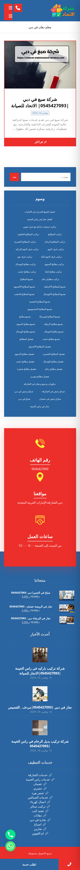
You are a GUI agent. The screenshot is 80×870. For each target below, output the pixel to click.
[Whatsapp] (10, 846)
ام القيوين (38, 833)
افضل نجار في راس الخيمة (39, 219)
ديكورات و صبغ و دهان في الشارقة (40, 384)
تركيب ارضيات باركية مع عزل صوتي (39, 226)
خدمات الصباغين (38, 797)
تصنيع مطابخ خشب (51, 339)
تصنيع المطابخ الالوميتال (54, 294)
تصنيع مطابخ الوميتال (25, 331)
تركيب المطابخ (55, 234)
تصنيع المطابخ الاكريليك (54, 286)
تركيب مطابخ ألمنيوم (54, 264)
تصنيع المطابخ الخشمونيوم (40, 309)
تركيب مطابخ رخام (50, 279)
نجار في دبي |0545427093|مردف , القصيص (40, 707)
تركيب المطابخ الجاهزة (28, 234)
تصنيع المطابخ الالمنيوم (24, 286)
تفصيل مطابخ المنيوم (24, 354)
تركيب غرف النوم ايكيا (51, 256)
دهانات (38, 815)
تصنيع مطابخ (25, 316)
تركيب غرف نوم (24, 256)
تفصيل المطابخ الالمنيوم (40, 346)
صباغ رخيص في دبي (24, 391)
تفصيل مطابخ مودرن (39, 376)
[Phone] (10, 835)
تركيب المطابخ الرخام (55, 241)
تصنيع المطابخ (26, 279)
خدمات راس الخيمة (38, 779)
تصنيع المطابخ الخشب (24, 294)
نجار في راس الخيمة (39, 406)
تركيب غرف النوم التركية (27, 249)
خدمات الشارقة (37, 775)
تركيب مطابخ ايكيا (53, 271)
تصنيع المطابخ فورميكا (49, 316)
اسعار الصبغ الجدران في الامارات (40, 211)
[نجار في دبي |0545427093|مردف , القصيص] (40, 693)
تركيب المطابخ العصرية (25, 241)
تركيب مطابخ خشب (27, 271)
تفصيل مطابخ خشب (25, 361)
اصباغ (37, 824)
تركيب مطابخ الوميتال (25, 264)
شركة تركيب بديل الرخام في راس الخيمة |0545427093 (40, 743)
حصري (37, 788)
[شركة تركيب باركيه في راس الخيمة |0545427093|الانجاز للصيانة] (40, 654)
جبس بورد (38, 793)
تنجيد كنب (38, 811)
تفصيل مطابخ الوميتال (53, 361)
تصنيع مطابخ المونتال (53, 331)
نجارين (38, 829)
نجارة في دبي (38, 820)
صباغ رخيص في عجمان (50, 398)
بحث (14, 177)
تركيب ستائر (37, 806)
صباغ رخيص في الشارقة (53, 391)
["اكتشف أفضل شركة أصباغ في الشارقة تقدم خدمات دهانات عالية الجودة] (63, 11)
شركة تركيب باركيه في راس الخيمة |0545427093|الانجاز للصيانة (40, 670)
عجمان (37, 784)
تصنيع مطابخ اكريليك (53, 324)
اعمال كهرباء (38, 802)
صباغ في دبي (24, 398)
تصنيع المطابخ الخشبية (39, 301)
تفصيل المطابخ (26, 339)
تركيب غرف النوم (56, 249)
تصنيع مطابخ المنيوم (26, 324)
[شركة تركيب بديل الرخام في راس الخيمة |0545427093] (40, 727)
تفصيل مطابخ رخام (53, 369)
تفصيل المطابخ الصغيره (54, 354)
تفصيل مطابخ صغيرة (26, 369)
